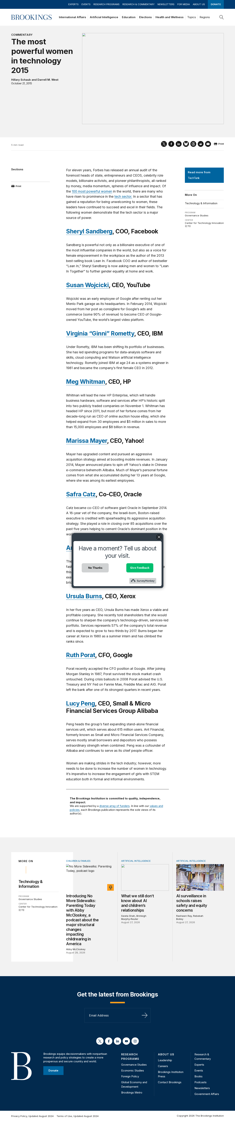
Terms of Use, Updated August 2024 (78, 1116)
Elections (145, 17)
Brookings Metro (131, 1092)
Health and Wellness (170, 17)
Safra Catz (81, 494)
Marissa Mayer (86, 440)
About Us (199, 4)
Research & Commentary (138, 4)
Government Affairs (206, 1094)
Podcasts (200, 1082)
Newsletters (166, 4)
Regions (205, 17)
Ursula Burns (84, 596)
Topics (191, 17)
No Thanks (95, 568)
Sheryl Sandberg (89, 231)
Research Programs (106, 4)
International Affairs (72, 17)
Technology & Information (201, 203)
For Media (183, 4)
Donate (216, 4)
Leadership (165, 1060)
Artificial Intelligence (104, 17)
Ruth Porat (80, 655)
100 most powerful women (92, 191)
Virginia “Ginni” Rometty (100, 333)
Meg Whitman (85, 381)
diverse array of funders (114, 806)
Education (128, 17)
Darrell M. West (47, 79)
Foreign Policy (130, 1076)
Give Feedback (139, 568)
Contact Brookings (169, 1082)
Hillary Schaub (21, 79)
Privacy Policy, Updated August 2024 (32, 1116)
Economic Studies (132, 1070)
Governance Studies (196, 215)
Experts (73, 4)
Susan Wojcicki (87, 285)
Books (198, 1076)
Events (86, 4)
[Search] (221, 17)
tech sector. (123, 196)
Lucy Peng (80, 703)
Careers (163, 1066)
